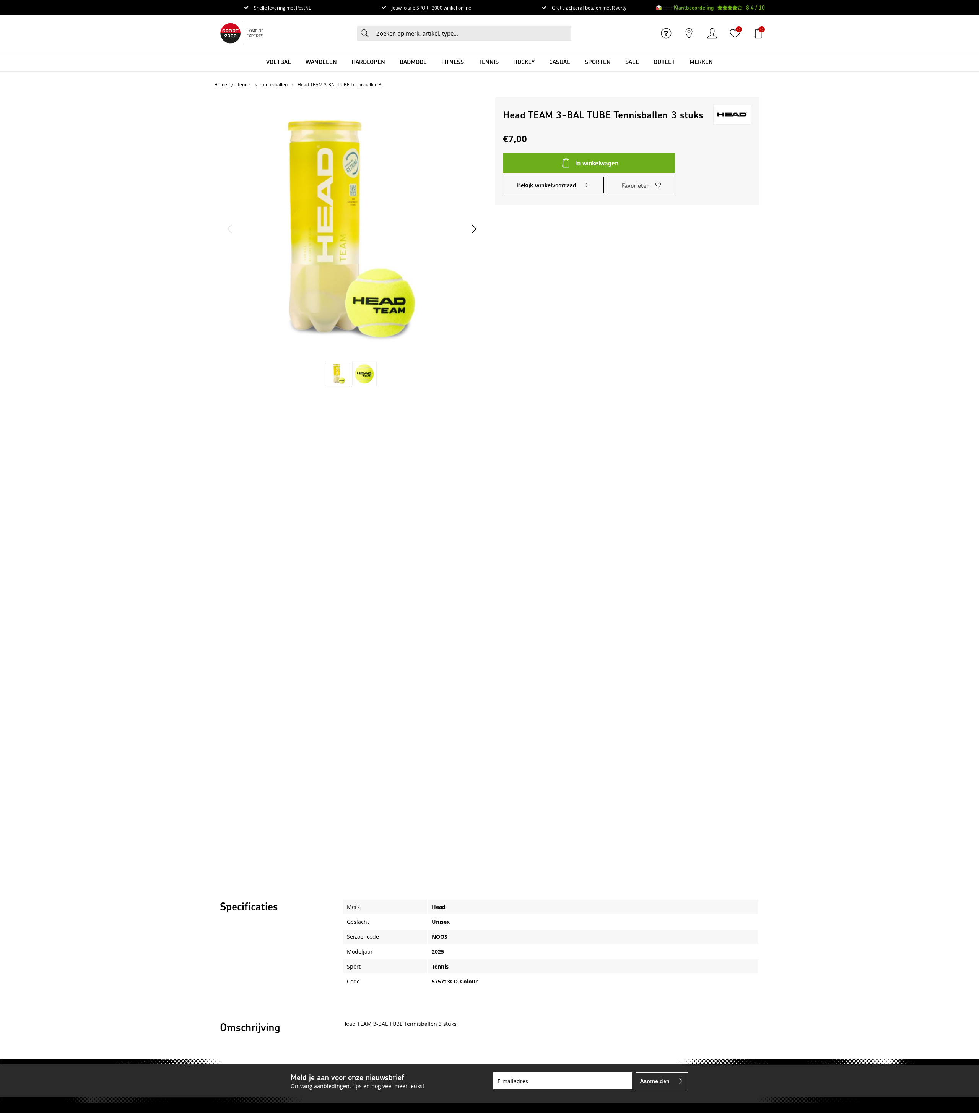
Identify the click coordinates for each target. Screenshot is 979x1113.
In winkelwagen (596, 163)
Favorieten (636, 185)
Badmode (413, 62)
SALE (632, 62)
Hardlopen (368, 62)
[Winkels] (689, 33)
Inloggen (712, 33)
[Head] (732, 115)
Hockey (524, 62)
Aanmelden (655, 1081)
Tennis (488, 62)
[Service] (666, 33)
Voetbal (278, 62)
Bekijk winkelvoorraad (546, 185)
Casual (559, 62)
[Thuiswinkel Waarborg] (665, 8)
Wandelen (321, 62)
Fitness (452, 62)
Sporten (598, 62)
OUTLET (664, 62)
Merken (701, 62)
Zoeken (364, 33)
